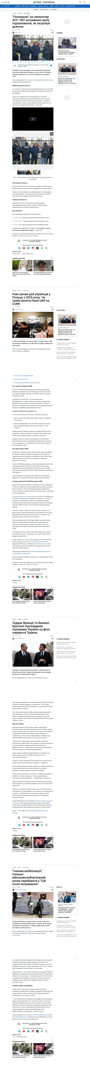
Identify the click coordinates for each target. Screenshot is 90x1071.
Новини (17, 6)
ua (2, 2)
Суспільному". (16, 935)
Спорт (52, 6)
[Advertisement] (32, 363)
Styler (62, 6)
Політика (33, 6)
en (5, 2)
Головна (14, 13)
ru (8, 2)
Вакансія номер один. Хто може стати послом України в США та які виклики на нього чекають (67, 81)
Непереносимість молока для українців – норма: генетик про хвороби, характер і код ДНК (67, 910)
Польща (15, 582)
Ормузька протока (44, 9)
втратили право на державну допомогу (34, 541)
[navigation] (51, 134)
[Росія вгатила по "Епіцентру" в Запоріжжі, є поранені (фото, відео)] (67, 43)
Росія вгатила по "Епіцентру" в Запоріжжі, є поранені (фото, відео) (67, 52)
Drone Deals (36, 9)
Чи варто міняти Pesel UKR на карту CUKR (27, 382)
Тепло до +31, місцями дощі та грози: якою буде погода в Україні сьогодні (67, 357)
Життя (46, 6)
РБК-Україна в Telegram (31, 236)
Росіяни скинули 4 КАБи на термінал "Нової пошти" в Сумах (66, 343)
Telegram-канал (48, 80)
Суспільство (26, 290)
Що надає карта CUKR (21, 379)
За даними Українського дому (21, 496)
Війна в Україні (53, 9)
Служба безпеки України (27, 253)
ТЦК (14, 1036)
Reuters (45, 678)
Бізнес (40, 6)
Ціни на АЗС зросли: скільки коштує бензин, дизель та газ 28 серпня (66, 352)
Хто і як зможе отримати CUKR (23, 376)
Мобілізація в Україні (22, 1036)
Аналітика (25, 6)
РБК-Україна (28, 80)
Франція (15, 830)
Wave (56, 6)
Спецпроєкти (70, 6)
